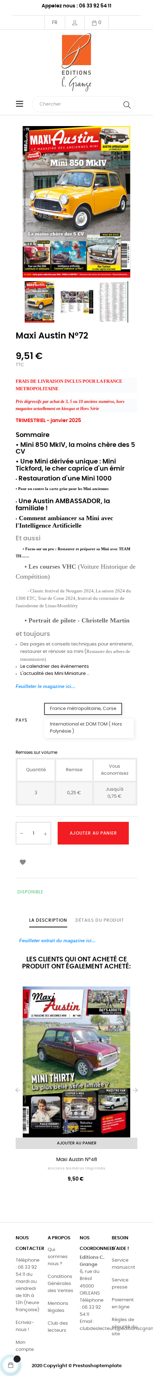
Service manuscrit (123, 1264)
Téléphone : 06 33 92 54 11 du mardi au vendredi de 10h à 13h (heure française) (27, 1285)
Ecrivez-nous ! (25, 1326)
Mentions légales (58, 1307)
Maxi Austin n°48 (76, 1159)
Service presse (120, 1284)
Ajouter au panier (93, 833)
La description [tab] (48, 920)
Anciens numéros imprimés (76, 1168)
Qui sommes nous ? (58, 1256)
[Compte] (74, 23)
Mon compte (25, 1346)
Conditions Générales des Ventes (60, 1283)
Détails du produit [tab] (99, 920)
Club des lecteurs (58, 1327)
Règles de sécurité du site (124, 1327)
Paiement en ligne (123, 1303)
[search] (127, 104)
